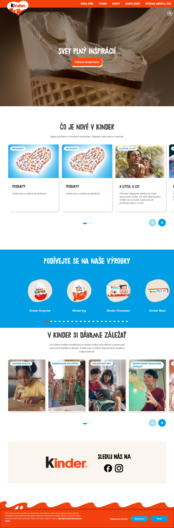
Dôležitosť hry (107, 385)
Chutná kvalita (26, 385)
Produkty (33, 177)
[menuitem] (87, 4)
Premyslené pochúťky (66, 385)
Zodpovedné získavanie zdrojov (147, 385)
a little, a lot (140, 177)
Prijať (159, 518)
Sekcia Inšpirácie (87, 62)
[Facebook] (108, 468)
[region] (87, 518)
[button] (162, 222)
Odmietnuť (139, 518)
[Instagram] (119, 468)
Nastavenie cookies (119, 518)
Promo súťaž (87, 3)
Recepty (116, 3)
